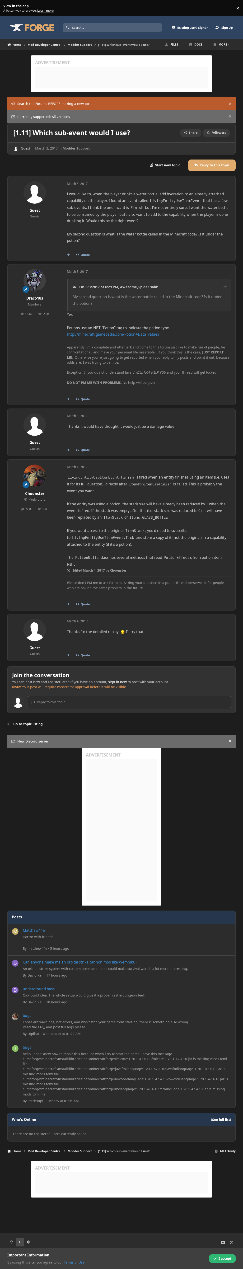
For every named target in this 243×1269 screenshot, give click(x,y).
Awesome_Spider (134, 286)
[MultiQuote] (68, 254)
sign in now (117, 682)
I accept (225, 1258)
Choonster (34, 493)
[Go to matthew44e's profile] (15, 931)
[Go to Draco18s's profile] (34, 280)
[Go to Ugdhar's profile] (15, 1016)
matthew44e (37, 948)
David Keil (35, 975)
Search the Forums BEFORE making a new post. (55, 103)
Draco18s (34, 298)
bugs (27, 1015)
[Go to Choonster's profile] (34, 476)
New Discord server (32, 741)
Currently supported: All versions (43, 116)
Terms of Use (74, 1262)
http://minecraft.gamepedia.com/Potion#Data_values (113, 334)
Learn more (9, 8)
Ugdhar (34, 1033)
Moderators (36, 500)
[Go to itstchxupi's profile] (15, 1048)
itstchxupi (35, 1101)
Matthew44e (34, 930)
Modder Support (76, 148)
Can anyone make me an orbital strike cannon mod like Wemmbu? (80, 962)
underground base (39, 989)
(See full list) (221, 1119)
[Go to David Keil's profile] (15, 963)
